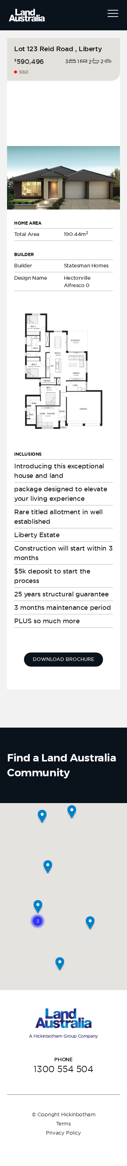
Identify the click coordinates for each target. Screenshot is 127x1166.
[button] (37, 921)
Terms (63, 1124)
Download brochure (63, 659)
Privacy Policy (63, 1133)
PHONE (63, 1059)
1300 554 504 (63, 1069)
